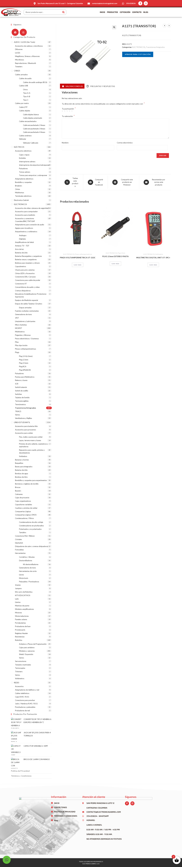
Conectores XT (21, 284)
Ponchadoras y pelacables (25, 707)
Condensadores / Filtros (24, 518)
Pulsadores (23, 168)
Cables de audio (25, 78)
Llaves (21, 575)
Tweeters (18, 66)
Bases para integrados (23, 466)
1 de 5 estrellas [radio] (63, 111)
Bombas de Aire (21, 477)
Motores (18, 613)
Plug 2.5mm (121, 253)
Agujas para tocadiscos (24, 228)
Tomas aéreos (24, 172)
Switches (18, 394)
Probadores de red (22, 710)
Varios (17, 415)
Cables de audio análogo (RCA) (35, 82)
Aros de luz (19, 249)
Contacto (136, 12)
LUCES (17, 53)
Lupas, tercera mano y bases (30, 440)
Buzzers (18, 491)
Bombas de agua (21, 473)
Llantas (18, 602)
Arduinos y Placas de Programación (32, 644)
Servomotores (20, 661)
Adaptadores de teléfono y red (27, 690)
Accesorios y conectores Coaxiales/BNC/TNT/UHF (25, 219)
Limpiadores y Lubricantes (25, 321)
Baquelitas (19, 463)
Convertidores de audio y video (27, 287)
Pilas (17, 342)
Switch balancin (21, 387)
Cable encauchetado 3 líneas (34, 129)
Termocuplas (20, 668)
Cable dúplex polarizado (32, 118)
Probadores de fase (22, 626)
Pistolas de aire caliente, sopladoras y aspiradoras (33, 445)
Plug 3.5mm (23, 363)
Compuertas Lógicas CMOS (26, 515)
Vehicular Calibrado (30, 143)
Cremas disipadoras (23, 291)
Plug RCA (22, 366)
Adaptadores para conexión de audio (29, 225)
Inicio (102, 12)
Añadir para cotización (137, 54)
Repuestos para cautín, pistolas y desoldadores (32, 451)
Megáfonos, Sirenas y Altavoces (27, 56)
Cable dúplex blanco (31, 114)
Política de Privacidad (20, 771)
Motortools (23, 578)
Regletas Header (21, 633)
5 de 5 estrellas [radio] (72, 111)
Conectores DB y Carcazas (25, 277)
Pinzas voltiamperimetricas (83, 254)
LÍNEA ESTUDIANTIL (22, 422)
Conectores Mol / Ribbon (25, 536)
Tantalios (22, 532)
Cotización (125, 12)
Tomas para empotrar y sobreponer (33, 175)
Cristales (18, 539)
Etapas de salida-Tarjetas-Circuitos (28, 304)
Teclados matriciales (23, 665)
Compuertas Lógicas (23, 511)
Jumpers (18, 588)
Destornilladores (25, 560)
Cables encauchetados (28, 121)
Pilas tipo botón (21, 345)
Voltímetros (19, 678)
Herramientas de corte (28, 571)
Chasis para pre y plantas (25, 270)
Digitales (22, 239)
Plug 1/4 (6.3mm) (26, 356)
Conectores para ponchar (25, 700)
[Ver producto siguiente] (169, 26)
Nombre (65, 142)
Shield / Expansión (26, 654)
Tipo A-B (26, 96)
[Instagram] (146, 3)
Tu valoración (68, 116)
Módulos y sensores (27, 651)
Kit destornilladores (30, 564)
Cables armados (21, 74)
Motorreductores (22, 616)
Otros (25, 89)
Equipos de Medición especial (26, 300)
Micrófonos (19, 60)
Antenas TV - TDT (22, 246)
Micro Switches (21, 325)
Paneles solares (21, 619)
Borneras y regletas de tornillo (27, 484)
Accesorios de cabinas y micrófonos (29, 46)
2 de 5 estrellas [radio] (65, 111)
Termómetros (20, 404)
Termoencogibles (22, 401)
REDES (16, 683)
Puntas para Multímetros (24, 377)
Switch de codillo (21, 391)
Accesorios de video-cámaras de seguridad (31, 208)
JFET (17, 318)
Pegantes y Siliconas (23, 335)
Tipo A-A (26, 93)
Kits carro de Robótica (23, 592)
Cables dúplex (24, 111)
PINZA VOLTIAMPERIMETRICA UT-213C (77, 257)
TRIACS (18, 411)
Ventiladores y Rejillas (23, 418)
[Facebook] (15, 32)
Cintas (17, 189)
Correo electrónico (125, 142)
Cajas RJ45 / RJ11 (22, 697)
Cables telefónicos (22, 693)
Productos (112, 12)
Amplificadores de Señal (24, 242)
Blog (145, 12)
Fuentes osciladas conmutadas (27, 311)
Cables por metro (22, 103)
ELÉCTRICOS (19, 147)
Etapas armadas (25, 308)
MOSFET (18, 328)
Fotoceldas (19, 550)
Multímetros (159, 254)
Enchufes (22, 158)
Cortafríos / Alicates (27, 557)
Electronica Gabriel (21, 200)
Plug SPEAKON (25, 370)
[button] (114, 27)
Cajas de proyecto (22, 497)
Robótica (18, 640)
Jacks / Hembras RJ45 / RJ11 (26, 704)
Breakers (18, 186)
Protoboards (20, 630)
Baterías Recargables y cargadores (28, 256)
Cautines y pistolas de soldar (26, 508)
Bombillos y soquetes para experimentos (31, 480)
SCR (16, 384)
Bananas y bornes (22, 460)
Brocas (17, 487)
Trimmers (19, 671)
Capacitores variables (23, 504)
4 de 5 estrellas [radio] (70, 111)
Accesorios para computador (26, 211)
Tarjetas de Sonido (22, 397)
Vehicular (22, 139)
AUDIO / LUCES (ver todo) (24, 42)
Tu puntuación (69, 109)
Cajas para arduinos (27, 647)
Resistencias (20, 637)
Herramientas (20, 553)
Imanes (18, 585)
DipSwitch (19, 543)
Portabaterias (20, 623)
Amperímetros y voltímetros (26, 231)
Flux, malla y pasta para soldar (31, 437)
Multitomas (19, 192)
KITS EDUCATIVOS (22, 595)
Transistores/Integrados (155, 47)
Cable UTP (23, 107)
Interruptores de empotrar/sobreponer (34, 165)
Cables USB (23, 86)
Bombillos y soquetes (23, 182)
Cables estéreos (25, 136)
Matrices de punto (22, 606)
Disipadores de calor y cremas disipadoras (31, 546)
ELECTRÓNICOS (138, 47)
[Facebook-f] (140, 3)
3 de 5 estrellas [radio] (67, 111)
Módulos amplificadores (24, 609)
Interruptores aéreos (27, 161)
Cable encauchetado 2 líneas (34, 125)
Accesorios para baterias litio (26, 426)
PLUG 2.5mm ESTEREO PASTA (115, 256)
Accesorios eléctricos (23, 151)
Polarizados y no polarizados (30, 529)
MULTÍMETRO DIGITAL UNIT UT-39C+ (153, 257)
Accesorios (19, 686)
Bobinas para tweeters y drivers (27, 263)
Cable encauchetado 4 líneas (34, 132)
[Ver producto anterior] (164, 26)
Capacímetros (20, 266)
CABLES (17, 71)
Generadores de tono (23, 314)
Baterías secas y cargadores (26, 259)
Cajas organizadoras (23, 501)
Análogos (22, 235)
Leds (17, 599)
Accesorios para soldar (24, 433)
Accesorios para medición (25, 215)
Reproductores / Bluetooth (25, 63)
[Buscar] (63, 12)
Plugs (17, 352)
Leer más (77, 265)
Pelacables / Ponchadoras (29, 582)
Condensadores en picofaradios (31, 526)
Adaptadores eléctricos (24, 179)
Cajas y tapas (24, 155)
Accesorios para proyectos (25, 430)
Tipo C (25, 100)
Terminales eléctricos (23, 196)
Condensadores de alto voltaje (31, 522)
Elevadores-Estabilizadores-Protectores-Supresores (31, 295)
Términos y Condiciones (21, 776)
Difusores (19, 49)
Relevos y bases (21, 380)
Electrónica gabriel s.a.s (91, 863)
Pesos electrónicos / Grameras (27, 339)
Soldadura (23, 456)
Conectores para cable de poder (27, 280)
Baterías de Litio (21, 253)
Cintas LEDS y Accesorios (25, 273)
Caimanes (19, 494)
